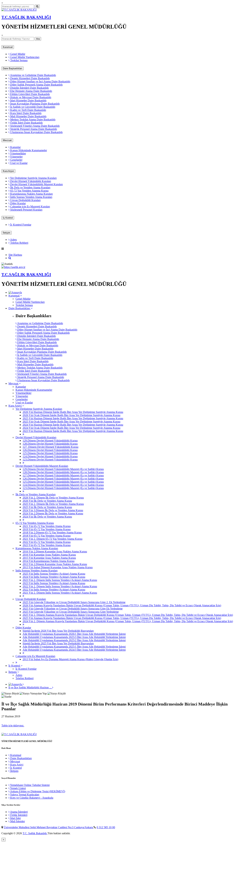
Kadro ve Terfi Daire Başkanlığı (28, 109)
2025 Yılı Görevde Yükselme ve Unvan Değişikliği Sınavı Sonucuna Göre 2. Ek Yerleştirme (74, 602)
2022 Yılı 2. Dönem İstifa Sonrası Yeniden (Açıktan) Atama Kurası (60, 586)
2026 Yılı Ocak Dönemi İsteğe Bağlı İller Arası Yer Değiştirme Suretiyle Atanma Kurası (71, 415)
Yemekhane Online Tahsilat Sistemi (30, 785)
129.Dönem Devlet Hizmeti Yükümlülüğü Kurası (50, 440)
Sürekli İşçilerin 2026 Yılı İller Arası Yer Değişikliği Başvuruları (58, 630)
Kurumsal (8, 47)
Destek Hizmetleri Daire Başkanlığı (30, 78)
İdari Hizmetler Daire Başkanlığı (28, 100)
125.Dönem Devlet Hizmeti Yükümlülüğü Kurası (50, 453)
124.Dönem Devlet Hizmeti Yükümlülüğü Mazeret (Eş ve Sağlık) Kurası (63, 484)
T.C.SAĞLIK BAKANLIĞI (26, 17)
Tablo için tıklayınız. (12, 725)
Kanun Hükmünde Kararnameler (28, 150)
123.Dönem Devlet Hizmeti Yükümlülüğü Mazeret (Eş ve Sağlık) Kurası (63, 488)
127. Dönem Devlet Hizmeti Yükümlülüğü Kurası (50, 446)
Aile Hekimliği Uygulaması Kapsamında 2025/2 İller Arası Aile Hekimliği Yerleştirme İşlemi (74, 640)
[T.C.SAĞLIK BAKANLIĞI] (19, 9)
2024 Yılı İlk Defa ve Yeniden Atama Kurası (47, 516)
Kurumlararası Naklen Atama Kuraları (31, 193)
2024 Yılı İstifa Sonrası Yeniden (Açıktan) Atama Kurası (54, 576)
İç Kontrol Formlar (20, 224)
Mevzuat (7, 140)
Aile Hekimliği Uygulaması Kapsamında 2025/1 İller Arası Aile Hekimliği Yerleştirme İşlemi (74, 646)
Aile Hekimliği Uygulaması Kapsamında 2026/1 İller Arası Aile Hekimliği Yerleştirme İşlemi (74, 633)
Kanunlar (15, 147)
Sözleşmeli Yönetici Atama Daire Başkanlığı (35, 125)
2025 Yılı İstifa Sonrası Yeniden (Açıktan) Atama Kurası (54, 573)
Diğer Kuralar (18, 203)
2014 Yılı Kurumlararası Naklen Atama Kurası (48, 561)
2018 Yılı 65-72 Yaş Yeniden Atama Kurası (47, 535)
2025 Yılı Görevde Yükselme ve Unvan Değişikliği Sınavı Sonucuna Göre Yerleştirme (71, 611)
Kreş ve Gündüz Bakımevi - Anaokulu (31, 797)
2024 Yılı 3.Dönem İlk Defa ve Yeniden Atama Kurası (53, 510)
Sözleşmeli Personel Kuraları (26, 209)
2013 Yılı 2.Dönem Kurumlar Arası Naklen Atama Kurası (55, 564)
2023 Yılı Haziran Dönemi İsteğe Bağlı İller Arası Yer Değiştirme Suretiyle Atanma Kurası (73, 431)
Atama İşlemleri (19, 811)
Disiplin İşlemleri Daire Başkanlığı (29, 87)
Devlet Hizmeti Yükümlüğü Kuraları (30, 181)
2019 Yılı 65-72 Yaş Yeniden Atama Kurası (47, 529)
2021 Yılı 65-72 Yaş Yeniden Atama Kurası (47, 526)
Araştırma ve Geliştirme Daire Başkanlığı (33, 75)
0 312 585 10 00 (106, 827)
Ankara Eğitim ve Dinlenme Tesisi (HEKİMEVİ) (37, 791)
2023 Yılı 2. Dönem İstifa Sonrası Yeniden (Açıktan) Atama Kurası (60, 580)
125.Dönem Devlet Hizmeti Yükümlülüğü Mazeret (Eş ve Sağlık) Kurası (63, 481)
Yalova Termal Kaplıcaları (24, 794)
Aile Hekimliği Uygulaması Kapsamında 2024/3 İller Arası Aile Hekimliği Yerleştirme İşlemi (74, 649)
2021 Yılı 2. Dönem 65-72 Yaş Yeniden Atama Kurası (52, 538)
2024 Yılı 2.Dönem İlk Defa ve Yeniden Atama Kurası (53, 513)
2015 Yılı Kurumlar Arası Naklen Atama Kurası (49, 557)
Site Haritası (15, 254)
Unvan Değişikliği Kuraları (25, 200)
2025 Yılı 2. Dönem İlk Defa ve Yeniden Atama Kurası (53, 503)
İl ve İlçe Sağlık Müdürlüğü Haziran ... (30, 687)
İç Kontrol (8, 217)
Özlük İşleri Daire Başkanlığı (26, 122)
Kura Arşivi (8, 171)
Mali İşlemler (17, 821)
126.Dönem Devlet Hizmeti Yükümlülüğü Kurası (50, 450)
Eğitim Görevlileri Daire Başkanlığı (30, 94)
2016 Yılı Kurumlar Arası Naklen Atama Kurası (49, 554)
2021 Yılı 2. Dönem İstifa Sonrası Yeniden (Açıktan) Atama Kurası (60, 592)
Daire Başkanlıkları (12, 68)
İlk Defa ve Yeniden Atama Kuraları (30, 187)
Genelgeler (16, 159)
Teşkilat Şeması (19, 60)
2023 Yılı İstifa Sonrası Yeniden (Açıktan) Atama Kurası (54, 583)
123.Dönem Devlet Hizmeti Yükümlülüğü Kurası (50, 459)
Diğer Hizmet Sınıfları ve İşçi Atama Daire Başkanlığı (40, 81)
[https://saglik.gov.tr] (13, 267)
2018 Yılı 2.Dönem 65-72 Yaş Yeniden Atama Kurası (52, 532)
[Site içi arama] (9, 257)
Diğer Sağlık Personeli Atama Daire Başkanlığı (36, 84)
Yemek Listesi (18, 788)
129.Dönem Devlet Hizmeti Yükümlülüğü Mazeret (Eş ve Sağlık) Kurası (63, 469)
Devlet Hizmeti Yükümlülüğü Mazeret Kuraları (36, 184)
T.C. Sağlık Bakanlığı (35, 833)
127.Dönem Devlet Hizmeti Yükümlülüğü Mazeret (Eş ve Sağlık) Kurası (63, 475)
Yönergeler (16, 156)
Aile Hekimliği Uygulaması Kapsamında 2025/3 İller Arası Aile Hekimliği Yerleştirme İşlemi (74, 637)
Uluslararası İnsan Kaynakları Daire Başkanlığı (36, 132)
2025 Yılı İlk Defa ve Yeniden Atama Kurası (47, 507)
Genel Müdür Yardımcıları (24, 57)
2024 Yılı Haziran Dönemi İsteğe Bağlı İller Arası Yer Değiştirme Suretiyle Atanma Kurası (73, 424)
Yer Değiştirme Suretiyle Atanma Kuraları (33, 177)
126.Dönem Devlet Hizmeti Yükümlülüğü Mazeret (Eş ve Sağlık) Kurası (63, 478)
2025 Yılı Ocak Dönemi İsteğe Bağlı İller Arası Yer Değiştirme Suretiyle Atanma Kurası (71, 421)
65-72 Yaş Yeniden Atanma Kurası (29, 190)
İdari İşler (15, 818)
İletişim (6, 232)
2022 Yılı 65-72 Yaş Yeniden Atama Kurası (47, 541)
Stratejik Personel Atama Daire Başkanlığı (33, 129)
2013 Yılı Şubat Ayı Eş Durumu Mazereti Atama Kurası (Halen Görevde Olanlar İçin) (70, 659)
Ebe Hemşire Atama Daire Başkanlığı (31, 90)
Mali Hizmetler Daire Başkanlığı (28, 116)
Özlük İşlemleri (18, 814)
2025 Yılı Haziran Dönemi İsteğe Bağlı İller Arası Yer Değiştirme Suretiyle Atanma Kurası (73, 418)
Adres (13, 239)
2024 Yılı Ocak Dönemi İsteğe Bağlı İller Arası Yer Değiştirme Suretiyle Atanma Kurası (71, 427)
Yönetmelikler (18, 153)
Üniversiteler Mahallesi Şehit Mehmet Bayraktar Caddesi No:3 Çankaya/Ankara (49, 827)
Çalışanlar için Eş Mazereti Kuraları (30, 206)
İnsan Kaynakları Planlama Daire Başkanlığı (35, 103)
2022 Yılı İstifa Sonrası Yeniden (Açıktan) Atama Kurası (54, 589)
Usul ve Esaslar (19, 162)
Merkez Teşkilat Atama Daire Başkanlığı (32, 119)
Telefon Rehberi (19, 242)
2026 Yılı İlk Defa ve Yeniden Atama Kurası (47, 500)
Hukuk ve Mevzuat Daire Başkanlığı (30, 97)
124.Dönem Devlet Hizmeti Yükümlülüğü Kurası (50, 456)
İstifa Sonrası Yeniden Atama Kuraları (31, 196)
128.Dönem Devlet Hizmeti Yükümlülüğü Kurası (50, 443)
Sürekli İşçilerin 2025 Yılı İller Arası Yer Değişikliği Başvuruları (58, 643)
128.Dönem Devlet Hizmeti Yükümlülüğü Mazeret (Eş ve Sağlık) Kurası (63, 472)
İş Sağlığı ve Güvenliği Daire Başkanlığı (32, 106)
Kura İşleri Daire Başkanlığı (25, 113)
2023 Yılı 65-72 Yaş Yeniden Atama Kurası (47, 545)
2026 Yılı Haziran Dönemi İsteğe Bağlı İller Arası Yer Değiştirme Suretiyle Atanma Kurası (73, 412)
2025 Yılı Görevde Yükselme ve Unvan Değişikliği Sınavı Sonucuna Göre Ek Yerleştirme (73, 608)
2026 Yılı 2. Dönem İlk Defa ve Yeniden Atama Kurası (53, 497)
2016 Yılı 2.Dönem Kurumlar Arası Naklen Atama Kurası (55, 551)
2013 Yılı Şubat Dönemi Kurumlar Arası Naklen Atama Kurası (58, 567)
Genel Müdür (17, 53)
